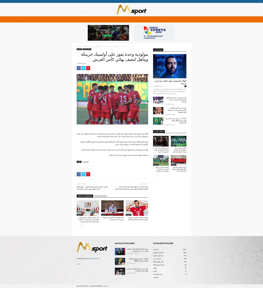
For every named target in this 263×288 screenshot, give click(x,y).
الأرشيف (155, 277)
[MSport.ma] (131, 9)
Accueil (79, 46)
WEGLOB (105, 286)
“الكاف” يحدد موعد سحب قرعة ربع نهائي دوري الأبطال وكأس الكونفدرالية (176, 120)
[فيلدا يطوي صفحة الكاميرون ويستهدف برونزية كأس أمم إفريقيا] (112, 208)
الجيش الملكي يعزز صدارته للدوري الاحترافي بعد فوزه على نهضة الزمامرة (161, 150)
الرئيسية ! (123, 46)
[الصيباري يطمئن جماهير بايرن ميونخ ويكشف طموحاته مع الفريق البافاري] (137, 208)
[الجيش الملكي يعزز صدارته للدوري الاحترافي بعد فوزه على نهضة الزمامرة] (161, 141)
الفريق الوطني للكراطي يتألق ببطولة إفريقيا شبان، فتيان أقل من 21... (179, 169)
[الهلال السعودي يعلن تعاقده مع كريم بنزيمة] (169, 66)
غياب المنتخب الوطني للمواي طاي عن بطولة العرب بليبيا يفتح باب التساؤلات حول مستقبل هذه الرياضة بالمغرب (88, 219)
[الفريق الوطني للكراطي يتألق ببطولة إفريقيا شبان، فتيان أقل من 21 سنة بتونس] (178, 160)
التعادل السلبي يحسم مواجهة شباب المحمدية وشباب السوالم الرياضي (179, 150)
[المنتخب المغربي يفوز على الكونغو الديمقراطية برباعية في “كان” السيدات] (158, 100)
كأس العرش (85, 162)
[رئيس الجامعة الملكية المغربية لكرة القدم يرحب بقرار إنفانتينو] (120, 251)
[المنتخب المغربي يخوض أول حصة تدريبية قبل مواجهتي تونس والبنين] (161, 160)
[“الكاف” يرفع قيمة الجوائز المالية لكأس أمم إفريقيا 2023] (120, 261)
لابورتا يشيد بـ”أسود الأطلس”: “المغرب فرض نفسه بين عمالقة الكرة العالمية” (177, 110)
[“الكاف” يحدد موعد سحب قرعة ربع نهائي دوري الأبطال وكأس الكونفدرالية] (158, 121)
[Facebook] (259, 1)
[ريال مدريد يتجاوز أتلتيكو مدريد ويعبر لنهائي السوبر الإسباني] (120, 271)
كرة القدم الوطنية (87, 49)
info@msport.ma (93, 258)
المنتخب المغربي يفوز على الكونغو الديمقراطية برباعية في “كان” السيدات (176, 100)
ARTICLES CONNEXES (85, 196)
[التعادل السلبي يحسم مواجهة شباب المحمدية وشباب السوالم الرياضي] (178, 141)
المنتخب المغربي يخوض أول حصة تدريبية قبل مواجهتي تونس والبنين (162, 169)
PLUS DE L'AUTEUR (100, 196)
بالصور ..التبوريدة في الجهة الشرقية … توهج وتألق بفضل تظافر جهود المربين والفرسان (92, 188)
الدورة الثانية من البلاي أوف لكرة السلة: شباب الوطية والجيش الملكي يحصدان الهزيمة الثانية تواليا (131, 188)
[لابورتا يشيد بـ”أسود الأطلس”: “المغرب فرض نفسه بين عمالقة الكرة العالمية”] (158, 110)
